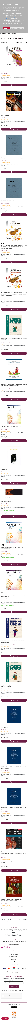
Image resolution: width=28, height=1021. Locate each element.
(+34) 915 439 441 (14, 943)
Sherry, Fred (4, 903)
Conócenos (14, 953)
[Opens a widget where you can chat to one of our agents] (5, 1018)
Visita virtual (14, 959)
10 (7, 921)
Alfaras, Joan (4, 471)
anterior (3, 919)
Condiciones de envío (14, 956)
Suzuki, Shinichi (4, 429)
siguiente (24, 919)
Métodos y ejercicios (6, 33)
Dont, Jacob (3, 160)
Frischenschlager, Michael (6, 503)
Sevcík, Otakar (4, 729)
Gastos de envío (14, 957)
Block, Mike (3, 857)
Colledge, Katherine (5, 342)
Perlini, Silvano (4, 73)
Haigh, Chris (3, 117)
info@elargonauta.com (14, 944)
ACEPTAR (6, 28)
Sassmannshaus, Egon (6, 388)
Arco (14, 33)
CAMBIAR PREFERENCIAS (17, 28)
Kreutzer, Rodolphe (5, 203)
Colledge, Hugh (4, 644)
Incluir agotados (4, 42)
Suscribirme (14, 986)
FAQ (14, 961)
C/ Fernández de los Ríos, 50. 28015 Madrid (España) (14, 941)
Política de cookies (14, 954)
